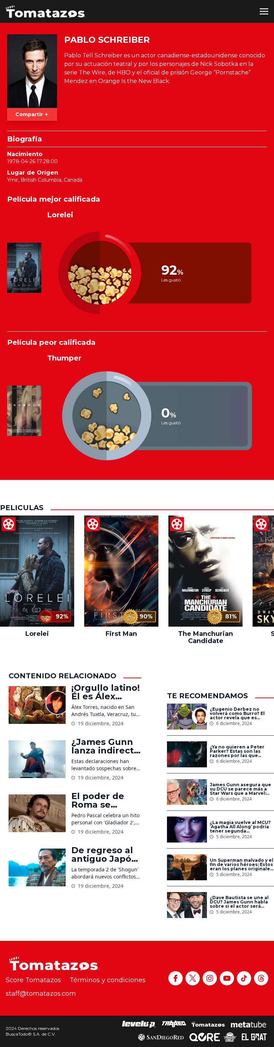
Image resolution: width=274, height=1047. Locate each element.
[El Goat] (254, 1037)
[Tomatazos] (46, 11)
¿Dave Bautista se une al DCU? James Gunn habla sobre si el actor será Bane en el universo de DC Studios (241, 902)
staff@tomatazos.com (41, 993)
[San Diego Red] (161, 1037)
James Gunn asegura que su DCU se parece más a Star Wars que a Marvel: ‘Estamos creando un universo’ (240, 789)
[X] (193, 978)
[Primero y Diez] (230, 1037)
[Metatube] (248, 1024)
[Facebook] (175, 978)
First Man (121, 633)
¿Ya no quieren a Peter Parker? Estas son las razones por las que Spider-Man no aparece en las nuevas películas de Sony (241, 751)
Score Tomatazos (33, 980)
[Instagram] (210, 978)
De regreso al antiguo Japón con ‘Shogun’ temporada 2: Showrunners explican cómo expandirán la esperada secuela (104, 854)
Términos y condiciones (108, 980)
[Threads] (261, 978)
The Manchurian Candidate (205, 637)
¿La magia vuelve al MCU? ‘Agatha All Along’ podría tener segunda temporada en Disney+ (240, 826)
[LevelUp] (139, 1024)
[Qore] (204, 1037)
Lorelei (60, 215)
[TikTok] (244, 978)
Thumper (64, 358)
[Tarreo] (174, 1024)
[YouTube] (227, 978)
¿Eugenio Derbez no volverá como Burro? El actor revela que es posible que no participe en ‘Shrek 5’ (240, 713)
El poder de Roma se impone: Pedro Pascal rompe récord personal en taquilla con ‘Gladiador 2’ (105, 800)
